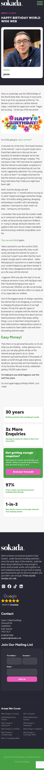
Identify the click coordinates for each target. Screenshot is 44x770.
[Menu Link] (40, 3)
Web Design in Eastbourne (7, 724)
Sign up (21, 679)
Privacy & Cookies (22, 762)
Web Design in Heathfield (29, 724)
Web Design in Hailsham (32, 729)
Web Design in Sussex (10, 714)
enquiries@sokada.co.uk (11, 638)
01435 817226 (7, 635)
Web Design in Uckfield (10, 729)
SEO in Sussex (29, 714)
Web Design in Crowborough (7, 733)
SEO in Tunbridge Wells (10, 738)
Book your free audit (23, 472)
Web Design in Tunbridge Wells (29, 733)
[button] (10, 599)
